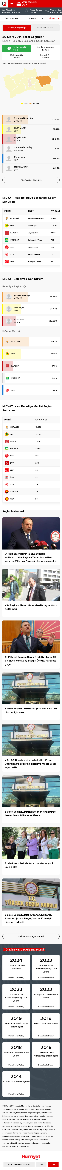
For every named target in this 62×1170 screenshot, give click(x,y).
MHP (16, 160)
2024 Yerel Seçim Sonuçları (19, 1164)
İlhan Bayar (20, 128)
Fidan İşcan (20, 157)
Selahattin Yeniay (23, 147)
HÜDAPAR (18, 150)
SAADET (18, 141)
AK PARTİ (18, 121)
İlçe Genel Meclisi (45, 28)
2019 (41, 1164)
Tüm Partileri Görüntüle (31, 180)
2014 (53, 1164)
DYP (16, 170)
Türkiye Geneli (11, 18)
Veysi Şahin (20, 138)
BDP (16, 131)
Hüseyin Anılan (34, 261)
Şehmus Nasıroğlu (24, 118)
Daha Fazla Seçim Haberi (31, 937)
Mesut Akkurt (21, 167)
